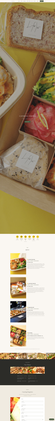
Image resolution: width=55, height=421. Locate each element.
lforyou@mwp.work (25, 395)
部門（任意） (22, 413)
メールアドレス (23, 402)
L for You (12, 1)
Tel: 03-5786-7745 (29, 395)
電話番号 (22, 406)
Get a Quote (27, 121)
